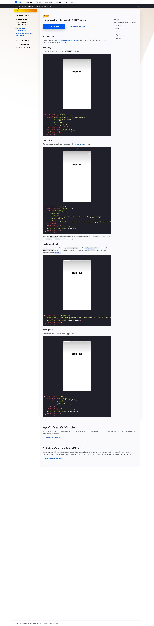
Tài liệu (38, 2)
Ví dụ (50, 17)
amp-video (117, 32)
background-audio (119, 35)
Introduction (118, 25)
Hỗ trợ (73, 2)
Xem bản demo (54, 26)
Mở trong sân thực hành (77, 26)
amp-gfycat (118, 38)
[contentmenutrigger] (126, 19)
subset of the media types (67, 40)
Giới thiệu (29, 2)
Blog (66, 2)
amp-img (117, 28)
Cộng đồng (48, 2)
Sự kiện (58, 2)
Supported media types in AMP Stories (24, 34)
